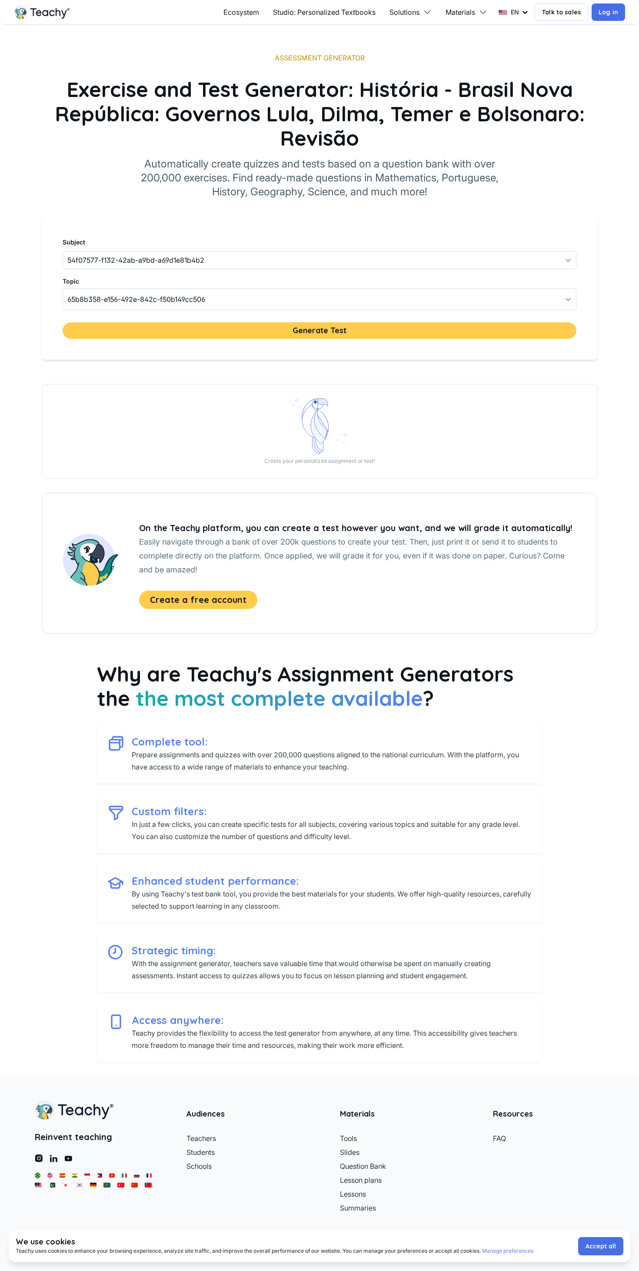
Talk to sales (561, 12)
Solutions (404, 12)
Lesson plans (361, 1180)
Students (200, 1152)
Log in (608, 12)
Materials (460, 12)
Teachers (201, 1138)
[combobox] (68, 299)
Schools (199, 1166)
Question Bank (363, 1166)
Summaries (358, 1208)
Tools (348, 1138)
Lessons (353, 1194)
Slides (349, 1152)
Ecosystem (241, 12)
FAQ (499, 1138)
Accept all (601, 1246)
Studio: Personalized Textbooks (324, 12)
